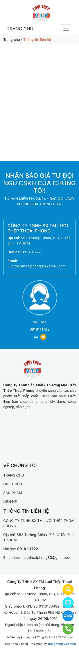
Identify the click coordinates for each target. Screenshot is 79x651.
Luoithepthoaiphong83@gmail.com (36, 266)
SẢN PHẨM (12, 493)
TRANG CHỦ (20, 28)
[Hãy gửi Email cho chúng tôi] (65, 602)
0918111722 (31, 252)
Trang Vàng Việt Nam (62, 644)
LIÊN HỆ (10, 501)
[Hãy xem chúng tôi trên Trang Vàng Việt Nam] (65, 589)
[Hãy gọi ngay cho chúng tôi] (65, 629)
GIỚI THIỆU (12, 484)
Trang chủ (11, 39)
